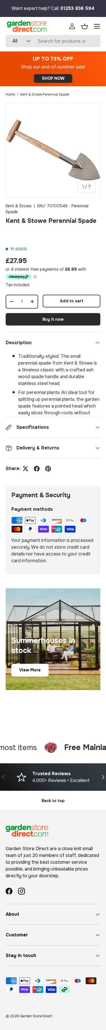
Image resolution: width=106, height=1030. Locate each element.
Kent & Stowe (19, 205)
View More (30, 670)
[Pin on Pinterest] (48, 468)
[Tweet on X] (25, 468)
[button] (84, 26)
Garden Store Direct (36, 1016)
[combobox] (53, 41)
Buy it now (53, 319)
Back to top (53, 800)
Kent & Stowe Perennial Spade (44, 94)
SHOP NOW (53, 78)
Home (10, 94)
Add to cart (71, 300)
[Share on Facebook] (36, 468)
